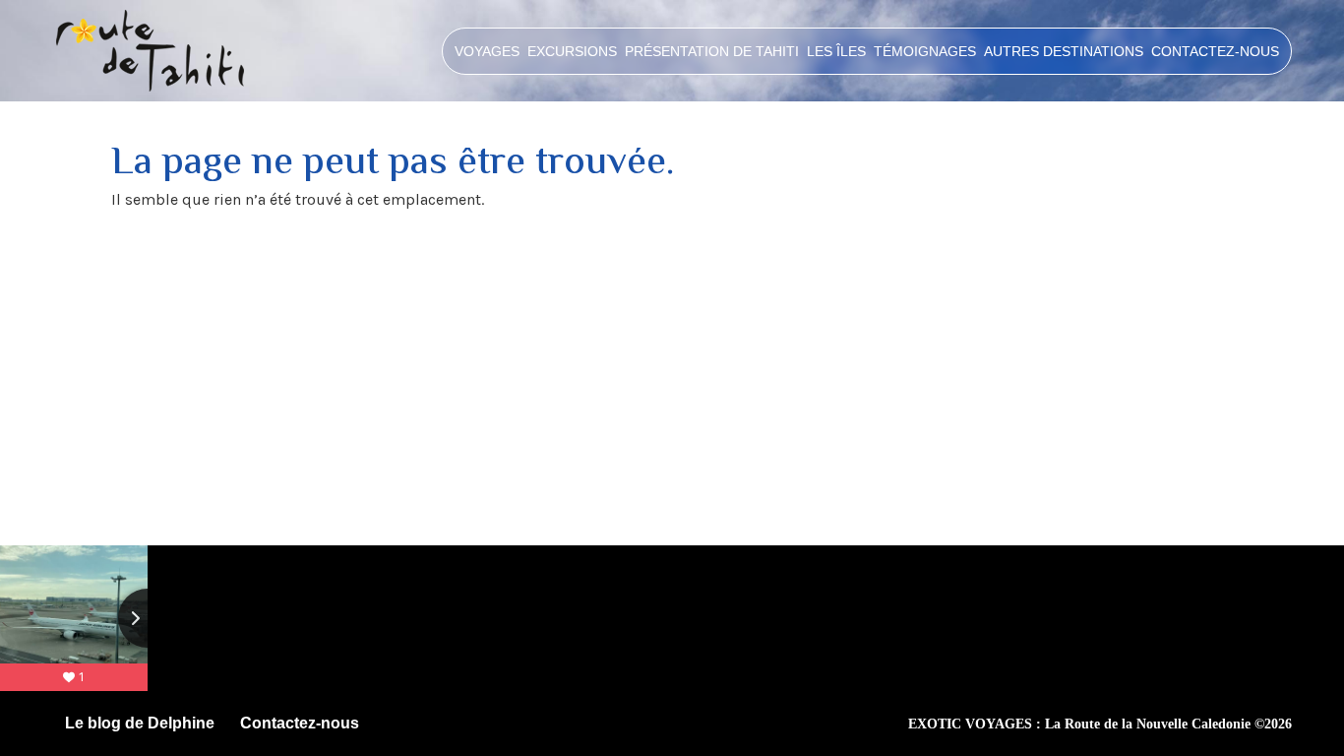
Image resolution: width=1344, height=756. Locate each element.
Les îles (836, 51)
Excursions (572, 51)
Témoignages (925, 51)
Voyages (487, 51)
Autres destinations (1063, 51)
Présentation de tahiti (712, 51)
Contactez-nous (1215, 51)
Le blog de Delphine (139, 723)
